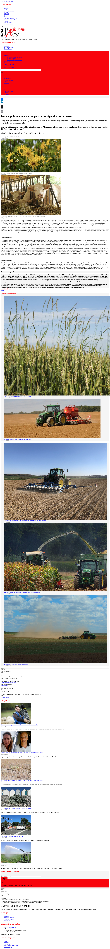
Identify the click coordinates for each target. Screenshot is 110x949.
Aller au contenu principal (7, 1)
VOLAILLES (7, 15)
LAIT (5, 9)
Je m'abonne (4, 897)
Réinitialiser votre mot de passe (8, 682)
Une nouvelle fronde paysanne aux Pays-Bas (12, 836)
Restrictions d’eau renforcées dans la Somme (12, 864)
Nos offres (6, 46)
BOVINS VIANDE (9, 11)
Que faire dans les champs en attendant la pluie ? (16, 664)
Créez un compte (5, 697)
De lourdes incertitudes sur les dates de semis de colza (17, 439)
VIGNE (6, 21)
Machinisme (7, 61)
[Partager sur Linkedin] (55, 101)
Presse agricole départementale (11, 945)
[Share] (55, 99)
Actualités (6, 55)
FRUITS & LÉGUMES (10, 19)
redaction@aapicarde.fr (10, 927)
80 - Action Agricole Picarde (14, 60)
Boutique (6, 942)
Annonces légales (8, 47)
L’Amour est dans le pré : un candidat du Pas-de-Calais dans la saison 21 (19, 725)
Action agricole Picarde (7, 37)
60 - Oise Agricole (11, 58)
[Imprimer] (55, 111)
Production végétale (9, 64)
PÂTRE (6, 12)
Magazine (6, 65)
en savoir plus (4, 886)
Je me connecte (4, 685)
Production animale (9, 63)
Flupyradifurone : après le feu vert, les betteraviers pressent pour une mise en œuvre (25, 520)
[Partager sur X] (55, 106)
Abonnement (7, 78)
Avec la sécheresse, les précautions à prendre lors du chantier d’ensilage (22, 592)
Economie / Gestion (9, 67)
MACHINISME (8, 22)
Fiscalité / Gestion (8, 80)
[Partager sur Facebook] (55, 104)
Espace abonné (8, 49)
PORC (5, 16)
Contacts (6, 81)
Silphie (2, 290)
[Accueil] (13, 36)
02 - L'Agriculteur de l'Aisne (14, 57)
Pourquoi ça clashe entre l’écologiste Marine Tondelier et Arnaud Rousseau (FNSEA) (22, 752)
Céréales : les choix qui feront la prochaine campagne (17, 396)
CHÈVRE (6, 14)
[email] (55, 109)
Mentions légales (8, 947)
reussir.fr (6, 8)
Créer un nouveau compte (7, 679)
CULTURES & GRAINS (10, 18)
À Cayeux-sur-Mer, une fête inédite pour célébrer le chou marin (17, 808)
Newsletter (6, 83)
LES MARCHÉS (8, 24)
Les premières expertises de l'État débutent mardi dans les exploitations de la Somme (22, 780)
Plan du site (7, 944)
